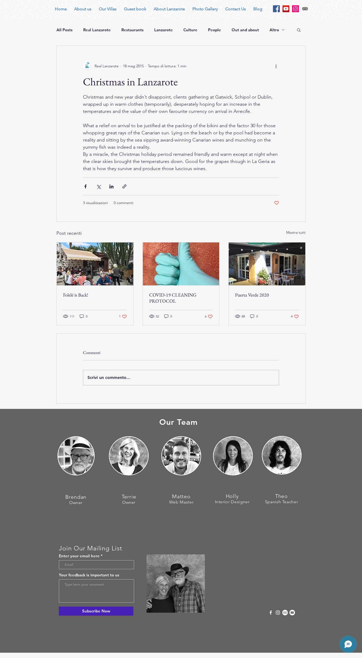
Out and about (245, 29)
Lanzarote (163, 29)
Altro (274, 29)
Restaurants (132, 29)
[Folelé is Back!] (95, 263)
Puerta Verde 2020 (252, 295)
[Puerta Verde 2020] (267, 263)
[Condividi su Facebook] (85, 186)
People (214, 29)
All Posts (64, 29)
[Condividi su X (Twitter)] (98, 186)
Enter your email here (79, 556)
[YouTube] (285, 8)
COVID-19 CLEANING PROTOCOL (172, 298)
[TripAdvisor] (285, 612)
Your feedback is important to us (89, 575)
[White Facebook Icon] (270, 612)
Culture (190, 29)
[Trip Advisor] (305, 8)
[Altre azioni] (276, 66)
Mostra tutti (296, 232)
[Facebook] (276, 8)
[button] (298, 30)
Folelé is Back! (75, 295)
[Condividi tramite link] (124, 186)
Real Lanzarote (97, 29)
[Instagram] (295, 8)
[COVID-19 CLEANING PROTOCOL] (181, 263)
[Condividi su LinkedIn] (111, 186)
